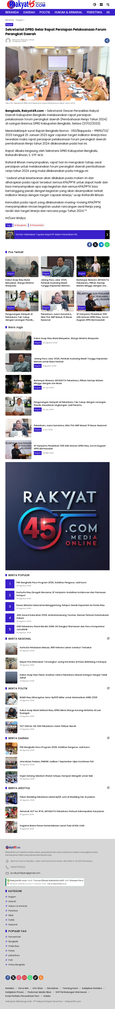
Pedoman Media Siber (39, 992)
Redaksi (9, 988)
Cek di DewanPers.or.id (56, 884)
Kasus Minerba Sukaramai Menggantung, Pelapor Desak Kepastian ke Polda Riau (60, 605)
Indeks (47, 996)
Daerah (12, 901)
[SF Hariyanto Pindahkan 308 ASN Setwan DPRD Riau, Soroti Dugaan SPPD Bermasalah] (93, 301)
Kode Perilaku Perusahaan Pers (22, 996)
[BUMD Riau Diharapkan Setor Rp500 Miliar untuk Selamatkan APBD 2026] (11, 699)
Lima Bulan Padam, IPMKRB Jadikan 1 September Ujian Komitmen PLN (57, 761)
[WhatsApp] (107, 244)
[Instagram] (18, 977)
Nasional (13, 924)
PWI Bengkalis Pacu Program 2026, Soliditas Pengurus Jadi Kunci (51, 582)
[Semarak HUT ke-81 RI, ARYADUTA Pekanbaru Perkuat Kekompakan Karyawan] (11, 813)
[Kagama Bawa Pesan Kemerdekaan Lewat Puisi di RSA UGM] (11, 827)
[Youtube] (24, 977)
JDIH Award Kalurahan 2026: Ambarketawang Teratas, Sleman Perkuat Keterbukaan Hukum (62, 617)
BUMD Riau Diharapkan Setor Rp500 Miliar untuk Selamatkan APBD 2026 (58, 697)
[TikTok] (35, 977)
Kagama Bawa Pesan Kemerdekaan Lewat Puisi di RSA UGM (52, 825)
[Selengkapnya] (108, 638)
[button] (94, 4)
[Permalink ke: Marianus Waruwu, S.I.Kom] (8, 40)
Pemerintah (38, 225)
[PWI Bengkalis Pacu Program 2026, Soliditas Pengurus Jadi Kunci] (11, 749)
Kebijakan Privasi (14, 992)
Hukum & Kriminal (18, 906)
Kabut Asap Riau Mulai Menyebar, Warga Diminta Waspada (19, 283)
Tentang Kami (70, 988)
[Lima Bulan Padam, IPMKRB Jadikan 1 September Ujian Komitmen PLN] (11, 763)
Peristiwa (13, 910)
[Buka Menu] (101, 4)
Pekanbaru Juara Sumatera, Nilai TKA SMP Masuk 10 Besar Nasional (56, 317)
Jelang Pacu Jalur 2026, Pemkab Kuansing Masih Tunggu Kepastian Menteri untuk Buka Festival (55, 283)
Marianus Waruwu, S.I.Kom (23, 40)
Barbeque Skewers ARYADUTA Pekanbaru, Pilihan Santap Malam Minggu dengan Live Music (93, 283)
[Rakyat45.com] (26, 4)
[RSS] (41, 977)
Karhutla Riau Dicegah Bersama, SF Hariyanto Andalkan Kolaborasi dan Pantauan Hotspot (61, 594)
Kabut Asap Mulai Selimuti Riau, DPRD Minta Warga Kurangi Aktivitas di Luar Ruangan (60, 712)
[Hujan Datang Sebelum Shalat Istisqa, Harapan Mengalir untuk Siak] (11, 777)
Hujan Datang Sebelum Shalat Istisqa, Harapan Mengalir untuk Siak (56, 776)
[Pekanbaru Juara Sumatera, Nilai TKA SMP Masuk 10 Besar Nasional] (57, 301)
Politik (11, 919)
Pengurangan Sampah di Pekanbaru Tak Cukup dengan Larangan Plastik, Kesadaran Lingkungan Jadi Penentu (20, 317)
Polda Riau (14, 946)
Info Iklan (38, 988)
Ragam (9, 24)
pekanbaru (14, 955)
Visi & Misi (23, 988)
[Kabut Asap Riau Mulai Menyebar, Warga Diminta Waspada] (21, 266)
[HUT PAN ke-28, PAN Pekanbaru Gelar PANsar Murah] (11, 727)
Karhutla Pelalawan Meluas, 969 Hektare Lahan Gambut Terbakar (56, 647)
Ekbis (11, 915)
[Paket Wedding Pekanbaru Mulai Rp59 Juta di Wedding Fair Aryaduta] (11, 798)
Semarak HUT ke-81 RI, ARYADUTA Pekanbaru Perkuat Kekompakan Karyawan (62, 811)
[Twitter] (95, 244)
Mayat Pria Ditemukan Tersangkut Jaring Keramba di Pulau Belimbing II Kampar (63, 662)
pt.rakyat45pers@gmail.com (25, 873)
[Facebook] (89, 244)
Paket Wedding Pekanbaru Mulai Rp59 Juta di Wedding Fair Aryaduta (57, 797)
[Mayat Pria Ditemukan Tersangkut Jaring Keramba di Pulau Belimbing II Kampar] (11, 663)
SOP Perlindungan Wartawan (71, 992)
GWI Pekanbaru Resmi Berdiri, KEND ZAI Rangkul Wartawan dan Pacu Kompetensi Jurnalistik (60, 628)
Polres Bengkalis (17, 964)
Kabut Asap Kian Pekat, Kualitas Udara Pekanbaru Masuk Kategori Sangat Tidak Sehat (63, 676)
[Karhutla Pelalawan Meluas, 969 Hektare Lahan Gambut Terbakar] (11, 649)
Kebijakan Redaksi (92, 988)
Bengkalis (21, 225)
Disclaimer (52, 988)
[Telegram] (101, 244)
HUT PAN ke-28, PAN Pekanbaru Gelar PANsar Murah (48, 726)
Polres (12, 950)
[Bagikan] (107, 40)
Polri (11, 959)
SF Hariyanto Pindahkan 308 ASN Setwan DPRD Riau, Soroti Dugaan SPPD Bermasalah (92, 317)
